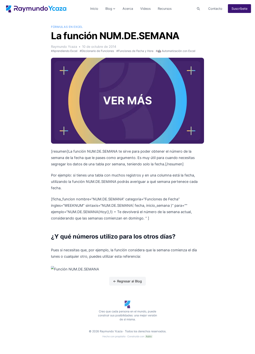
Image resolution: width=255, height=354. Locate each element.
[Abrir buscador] (198, 8)
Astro (149, 336)
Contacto (215, 9)
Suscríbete (239, 9)
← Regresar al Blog (127, 281)
